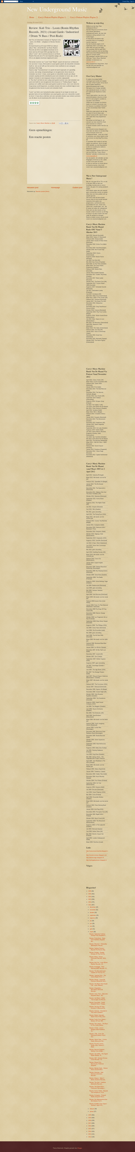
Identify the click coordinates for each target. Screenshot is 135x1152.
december (93, 907)
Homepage (55, 188)
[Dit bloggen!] (62, 123)
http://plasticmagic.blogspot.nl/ (95, 857)
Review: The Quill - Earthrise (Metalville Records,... (97, 1083)
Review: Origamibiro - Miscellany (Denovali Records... (96, 989)
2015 (90, 1128)
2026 (90, 891)
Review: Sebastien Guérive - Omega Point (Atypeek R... (97, 934)
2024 (90, 896)
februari (92, 1109)
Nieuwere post (32, 188)
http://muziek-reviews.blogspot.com (96, 855)
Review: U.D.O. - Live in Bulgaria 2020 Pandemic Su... (97, 1029)
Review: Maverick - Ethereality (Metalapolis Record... (98, 944)
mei (91, 926)
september (93, 915)
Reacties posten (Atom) (42, 191)
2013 (90, 1134)
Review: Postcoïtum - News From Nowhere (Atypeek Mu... (97, 939)
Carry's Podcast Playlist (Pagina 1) (52, 17)
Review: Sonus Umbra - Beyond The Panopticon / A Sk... (98, 1091)
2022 (90, 902)
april (91, 929)
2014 (90, 1131)
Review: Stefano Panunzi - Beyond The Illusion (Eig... (97, 949)
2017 (90, 1123)
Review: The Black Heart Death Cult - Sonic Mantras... (98, 984)
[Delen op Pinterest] (67, 123)
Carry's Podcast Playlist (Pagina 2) (84, 17)
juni (91, 923)
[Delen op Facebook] (66, 123)
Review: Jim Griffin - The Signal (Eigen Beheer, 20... (98, 1054)
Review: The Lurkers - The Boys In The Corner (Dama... (98, 1024)
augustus (92, 918)
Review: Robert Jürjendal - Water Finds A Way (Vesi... (97, 1015)
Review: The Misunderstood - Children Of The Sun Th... (97, 971)
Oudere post (77, 188)
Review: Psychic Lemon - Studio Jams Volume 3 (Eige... (96, 1045)
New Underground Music (57, 9)
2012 (90, 1137)
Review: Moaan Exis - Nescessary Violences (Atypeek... (96, 1064)
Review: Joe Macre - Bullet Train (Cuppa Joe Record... (97, 998)
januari (92, 1111)
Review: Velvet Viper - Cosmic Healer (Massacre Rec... (98, 1040)
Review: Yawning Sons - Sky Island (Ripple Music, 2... (97, 976)
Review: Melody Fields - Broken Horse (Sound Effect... (98, 1068)
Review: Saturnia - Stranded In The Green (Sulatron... (98, 1011)
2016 (90, 1126)
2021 (90, 905)
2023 (90, 899)
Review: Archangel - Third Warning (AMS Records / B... (98, 967)
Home (31, 17)
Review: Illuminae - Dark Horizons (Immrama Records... (96, 1074)
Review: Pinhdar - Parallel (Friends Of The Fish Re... (97, 953)
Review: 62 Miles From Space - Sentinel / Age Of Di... (98, 1104)
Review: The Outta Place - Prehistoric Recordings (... (97, 1087)
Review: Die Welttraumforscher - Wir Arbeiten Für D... (98, 1100)
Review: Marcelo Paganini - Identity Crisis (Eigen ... (97, 1050)
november (93, 909)
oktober (92, 912)
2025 (90, 894)
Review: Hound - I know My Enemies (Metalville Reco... (98, 980)
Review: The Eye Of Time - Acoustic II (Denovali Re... (97, 1007)
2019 (90, 1117)
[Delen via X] (64, 123)
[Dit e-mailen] (60, 123)
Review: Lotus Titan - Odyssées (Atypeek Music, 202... (98, 994)
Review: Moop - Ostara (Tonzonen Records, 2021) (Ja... (97, 958)
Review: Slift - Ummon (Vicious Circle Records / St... (98, 1058)
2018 (90, 1120)
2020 (90, 1115)
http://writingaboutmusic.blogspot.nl (96, 860)
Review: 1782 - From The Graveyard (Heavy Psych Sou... (97, 1035)
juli (91, 920)
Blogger (80, 1148)
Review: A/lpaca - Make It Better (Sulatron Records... (97, 1078)
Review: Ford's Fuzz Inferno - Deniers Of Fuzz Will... (97, 1020)
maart (91, 931)
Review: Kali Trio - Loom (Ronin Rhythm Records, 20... (98, 963)
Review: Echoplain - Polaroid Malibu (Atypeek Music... (97, 1095)
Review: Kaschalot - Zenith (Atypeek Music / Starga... (97, 1003)
